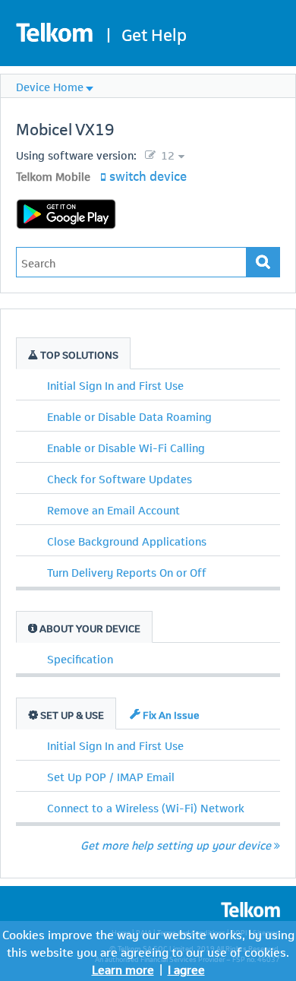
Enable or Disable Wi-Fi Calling (126, 446)
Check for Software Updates (119, 478)
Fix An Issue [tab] (170, 714)
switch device (148, 175)
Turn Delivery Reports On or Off (126, 571)
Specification (80, 658)
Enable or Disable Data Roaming (129, 415)
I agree (186, 968)
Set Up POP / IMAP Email (111, 775)
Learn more (123, 968)
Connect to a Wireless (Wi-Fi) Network (145, 807)
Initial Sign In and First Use (115, 384)
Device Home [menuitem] (49, 85)
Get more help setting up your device (175, 844)
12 (166, 154)
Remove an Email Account (113, 509)
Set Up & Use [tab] (71, 714)
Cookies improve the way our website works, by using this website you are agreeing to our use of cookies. (148, 942)
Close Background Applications (126, 540)
